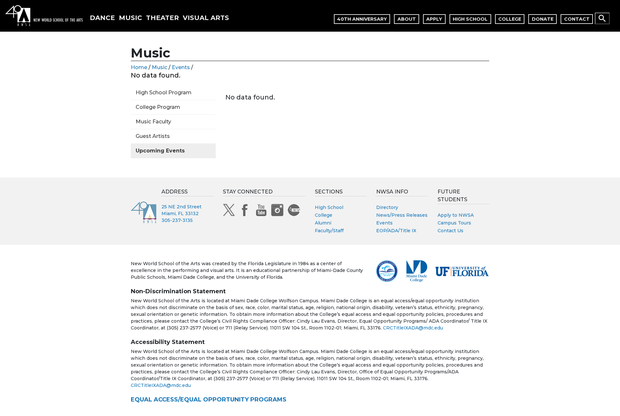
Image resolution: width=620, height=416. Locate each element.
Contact (577, 19)
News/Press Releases (402, 215)
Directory (387, 207)
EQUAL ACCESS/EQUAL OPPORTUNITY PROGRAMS (208, 399)
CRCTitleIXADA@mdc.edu (413, 328)
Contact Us (450, 231)
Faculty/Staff (329, 231)
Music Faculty (153, 122)
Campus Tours (454, 223)
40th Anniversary (362, 19)
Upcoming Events (160, 151)
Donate (542, 19)
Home (139, 67)
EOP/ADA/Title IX (396, 231)
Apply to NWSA (456, 215)
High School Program (163, 92)
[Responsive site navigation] (617, 16)
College (509, 19)
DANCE (102, 18)
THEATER (162, 18)
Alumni (323, 223)
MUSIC (130, 18)
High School (470, 19)
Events (181, 67)
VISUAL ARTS (206, 18)
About (407, 19)
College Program (158, 107)
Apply (434, 19)
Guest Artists (153, 136)
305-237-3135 (177, 220)
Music (159, 67)
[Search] (602, 18)
